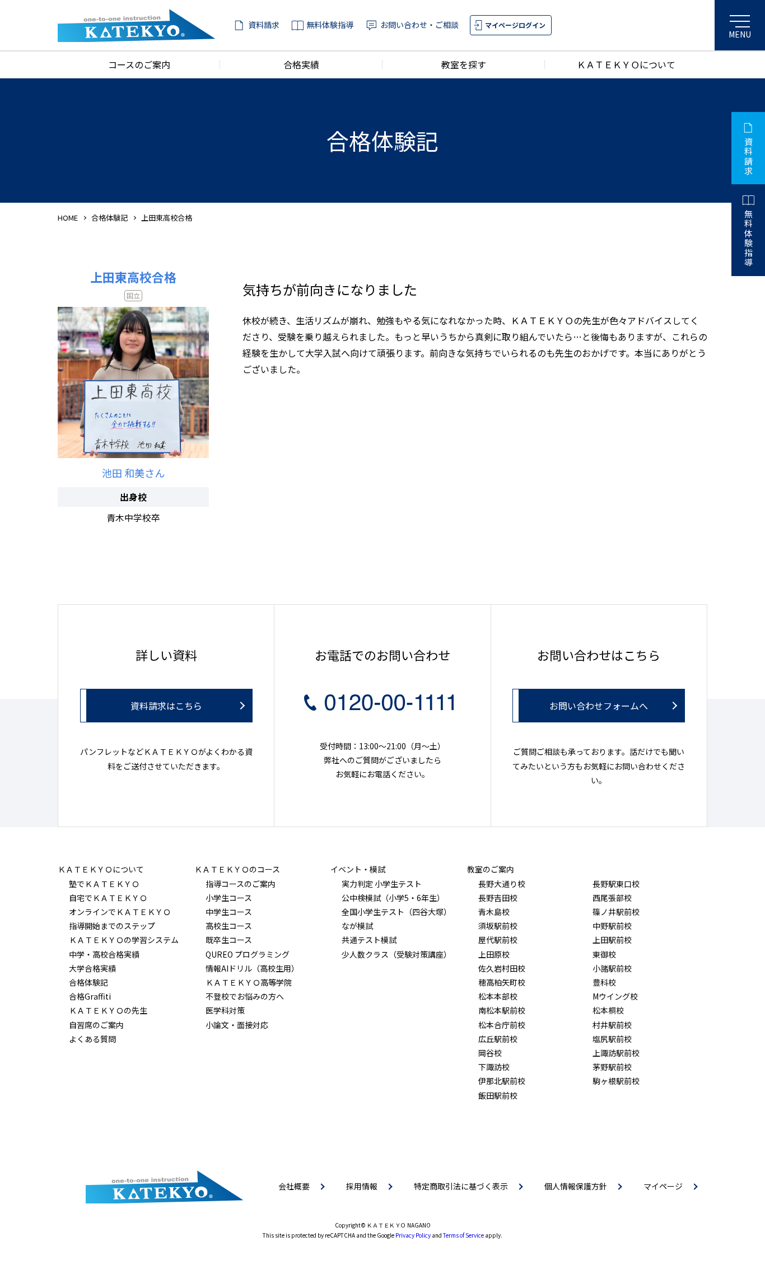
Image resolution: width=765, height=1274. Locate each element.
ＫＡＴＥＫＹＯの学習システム (124, 939)
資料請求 (263, 24)
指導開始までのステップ (112, 925)
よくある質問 (92, 1038)
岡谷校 (490, 1052)
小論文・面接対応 (237, 1024)
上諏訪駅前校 (616, 1052)
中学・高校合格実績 (104, 954)
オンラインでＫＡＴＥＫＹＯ (120, 911)
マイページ (663, 1186)
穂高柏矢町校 (501, 982)
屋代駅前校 (497, 939)
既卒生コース (229, 939)
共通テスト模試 (369, 939)
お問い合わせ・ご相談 (419, 24)
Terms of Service (463, 1235)
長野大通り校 (501, 883)
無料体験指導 (329, 24)
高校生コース (229, 925)
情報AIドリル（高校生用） (252, 968)
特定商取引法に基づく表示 (461, 1186)
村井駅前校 (612, 1024)
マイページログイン (515, 25)
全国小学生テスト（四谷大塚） (396, 911)
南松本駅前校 (501, 1010)
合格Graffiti (90, 996)
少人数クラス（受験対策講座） (396, 954)
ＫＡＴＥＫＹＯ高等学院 (249, 982)
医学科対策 (225, 1010)
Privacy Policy (413, 1235)
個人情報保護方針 (575, 1186)
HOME (68, 217)
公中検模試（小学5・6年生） (393, 897)
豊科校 (604, 982)
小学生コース (229, 897)
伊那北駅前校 (501, 1080)
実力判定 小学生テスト (382, 883)
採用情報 (361, 1186)
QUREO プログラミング (248, 954)
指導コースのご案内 (241, 883)
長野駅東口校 (616, 883)
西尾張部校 (612, 897)
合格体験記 (109, 217)
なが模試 (357, 925)
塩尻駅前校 (612, 1038)
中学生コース (229, 911)
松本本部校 (497, 996)
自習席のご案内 (96, 1024)
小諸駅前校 (612, 968)
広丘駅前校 (497, 1038)
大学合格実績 (92, 968)
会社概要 (294, 1186)
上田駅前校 (612, 939)
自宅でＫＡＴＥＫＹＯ (108, 897)
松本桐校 (608, 1010)
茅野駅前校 (612, 1066)
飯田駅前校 (497, 1095)
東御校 (604, 954)
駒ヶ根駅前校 (616, 1080)
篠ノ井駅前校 (616, 911)
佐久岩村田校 (501, 968)
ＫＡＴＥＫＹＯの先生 (108, 1010)
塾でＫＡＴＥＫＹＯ (104, 883)
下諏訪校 (494, 1066)
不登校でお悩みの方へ (245, 996)
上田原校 (494, 954)
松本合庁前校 (501, 1024)
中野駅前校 (612, 925)
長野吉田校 (497, 897)
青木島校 (494, 911)
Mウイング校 (615, 996)
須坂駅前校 (497, 925)
